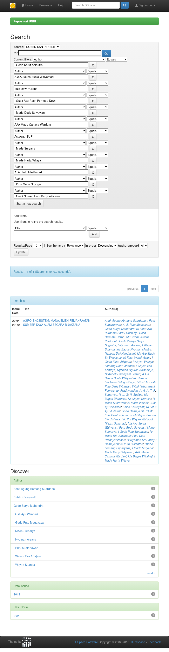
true (16, 615)
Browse (44, 5)
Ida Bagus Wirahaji (140, 456)
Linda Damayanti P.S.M (137, 411)
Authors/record (128, 245)
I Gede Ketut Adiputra (129, 359)
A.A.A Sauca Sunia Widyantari (127, 376)
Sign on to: (146, 5)
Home (29, 5)
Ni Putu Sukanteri (131, 444)
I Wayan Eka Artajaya (27, 556)
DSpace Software (86, 642)
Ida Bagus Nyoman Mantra (133, 349)
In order (90, 245)
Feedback (154, 642)
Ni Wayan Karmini (139, 399)
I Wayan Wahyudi (141, 419)
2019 (17, 594)
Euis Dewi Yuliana (116, 415)
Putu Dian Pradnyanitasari (125, 438)
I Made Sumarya (24, 531)
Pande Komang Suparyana (129, 446)
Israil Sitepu (137, 415)
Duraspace (138, 642)
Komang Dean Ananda (119, 366)
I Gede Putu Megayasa (133, 431)
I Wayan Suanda (24, 565)
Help (61, 5)
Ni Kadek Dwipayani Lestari (122, 374)
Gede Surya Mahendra (120, 329)
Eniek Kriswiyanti (133, 407)
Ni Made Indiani (137, 403)
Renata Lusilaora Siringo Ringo (126, 380)
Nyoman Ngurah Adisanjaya (135, 370)
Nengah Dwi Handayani (120, 353)
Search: (19, 47)
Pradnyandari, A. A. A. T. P (137, 390)
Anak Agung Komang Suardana (125, 320)
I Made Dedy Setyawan (130, 450)
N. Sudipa (136, 394)
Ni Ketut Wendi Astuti (136, 357)
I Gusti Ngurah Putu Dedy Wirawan (130, 384)
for (16, 53)
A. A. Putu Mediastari (136, 325)
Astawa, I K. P (119, 419)
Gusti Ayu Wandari (26, 514)
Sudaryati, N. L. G (116, 394)
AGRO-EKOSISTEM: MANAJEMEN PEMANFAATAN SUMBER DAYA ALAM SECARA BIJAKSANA (56, 322)
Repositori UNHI (24, 21)
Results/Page (23, 245)
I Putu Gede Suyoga (130, 427)
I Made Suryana (142, 448)
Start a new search (28, 203)
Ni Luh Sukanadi (115, 423)
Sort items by (56, 245)
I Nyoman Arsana (129, 345)
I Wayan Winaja (143, 362)
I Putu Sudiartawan (26, 548)
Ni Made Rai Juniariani (129, 433)
